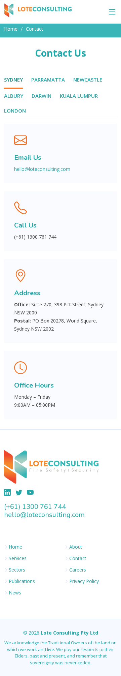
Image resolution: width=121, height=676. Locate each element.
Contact (77, 558)
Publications (22, 581)
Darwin (41, 95)
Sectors (17, 569)
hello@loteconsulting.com (42, 169)
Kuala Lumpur (79, 95)
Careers (77, 569)
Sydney (13, 79)
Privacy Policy (84, 581)
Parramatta (48, 79)
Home (10, 29)
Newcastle (87, 79)
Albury (13, 95)
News (15, 592)
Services (18, 558)
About (75, 547)
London (15, 110)
